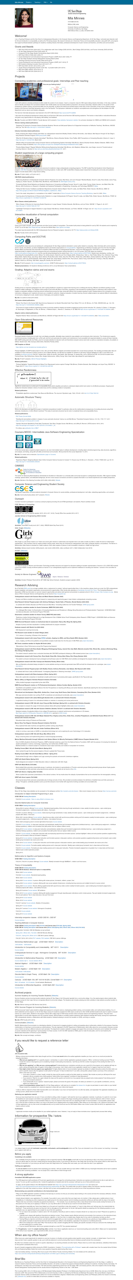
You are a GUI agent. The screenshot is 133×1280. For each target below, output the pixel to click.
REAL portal (27, 588)
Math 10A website (20, 982)
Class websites (61, 120)
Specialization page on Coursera (46, 454)
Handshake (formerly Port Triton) (87, 590)
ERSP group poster (41, 135)
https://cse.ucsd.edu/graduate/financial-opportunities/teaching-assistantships (38, 1186)
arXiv (74, 769)
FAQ (45, 2)
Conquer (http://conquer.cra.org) (103, 592)
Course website (26, 799)
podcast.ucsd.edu (27, 354)
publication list (22, 1276)
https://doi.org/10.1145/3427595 (25, 140)
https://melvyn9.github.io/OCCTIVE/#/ (80, 253)
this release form (81, 1085)
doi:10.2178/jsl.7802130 (91, 393)
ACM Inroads (63, 713)
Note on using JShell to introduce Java (42, 799)
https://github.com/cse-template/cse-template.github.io (31, 347)
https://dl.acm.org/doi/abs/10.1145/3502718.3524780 (31, 198)
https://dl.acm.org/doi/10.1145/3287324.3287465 (39, 366)
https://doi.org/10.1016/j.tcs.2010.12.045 (27, 421)
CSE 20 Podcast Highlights (38, 359)
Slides (96, 186)
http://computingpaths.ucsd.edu (40, 263)
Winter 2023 (74, 927)
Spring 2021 (19, 933)
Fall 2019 (19, 935)
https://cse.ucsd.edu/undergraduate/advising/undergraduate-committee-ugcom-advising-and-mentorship (45, 1253)
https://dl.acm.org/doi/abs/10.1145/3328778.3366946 (95, 309)
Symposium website (72, 120)
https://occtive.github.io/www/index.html (26, 253)
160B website (27, 944)
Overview (42, 925)
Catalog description (29, 805)
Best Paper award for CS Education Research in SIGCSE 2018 (34, 713)
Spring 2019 (25, 935)
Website (58, 480)
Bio (51, 2)
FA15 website (45, 938)
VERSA (43, 638)
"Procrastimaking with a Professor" (71, 1247)
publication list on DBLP (31, 428)
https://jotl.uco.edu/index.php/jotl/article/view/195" (48, 149)
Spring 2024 (59, 927)
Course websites (19, 920)
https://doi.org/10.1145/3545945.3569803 (28, 305)
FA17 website (37, 938)
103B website (27, 971)
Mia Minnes (19, 2)
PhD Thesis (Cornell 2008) (23, 416)
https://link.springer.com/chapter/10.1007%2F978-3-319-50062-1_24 (35, 425)
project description (87, 641)
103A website (19, 971)
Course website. (32, 908)
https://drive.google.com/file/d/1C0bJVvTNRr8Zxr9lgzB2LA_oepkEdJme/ (36, 190)
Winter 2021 (27, 933)
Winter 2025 (51, 927)
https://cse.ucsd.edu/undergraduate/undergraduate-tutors (72, 1184)
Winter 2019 (33, 935)
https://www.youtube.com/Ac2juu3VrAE (87, 230)
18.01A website (30, 982)
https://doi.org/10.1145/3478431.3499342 (39, 127)
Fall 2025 (59, 925)
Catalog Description (30, 796)
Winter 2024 (66, 927)
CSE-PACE (24, 170)
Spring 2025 (66, 925)
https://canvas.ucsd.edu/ (110, 791)
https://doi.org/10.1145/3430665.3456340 (28, 462)
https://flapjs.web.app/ (34, 227)
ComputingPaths (71, 248)
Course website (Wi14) (35, 961)
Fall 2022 (81, 927)
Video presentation (103, 316)
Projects (28, 2)
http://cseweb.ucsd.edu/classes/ (69, 791)
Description (59, 942)
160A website (19, 944)
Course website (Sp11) (21, 961)
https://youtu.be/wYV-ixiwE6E (67, 113)
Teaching (37, 2)
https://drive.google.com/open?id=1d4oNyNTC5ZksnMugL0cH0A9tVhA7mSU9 (56, 144)
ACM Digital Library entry (68, 181)
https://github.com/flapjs (63, 227)
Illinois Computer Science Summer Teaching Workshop (77, 193)
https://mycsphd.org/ (60, 594)
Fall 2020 (34, 933)
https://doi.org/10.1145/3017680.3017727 (28, 206)
